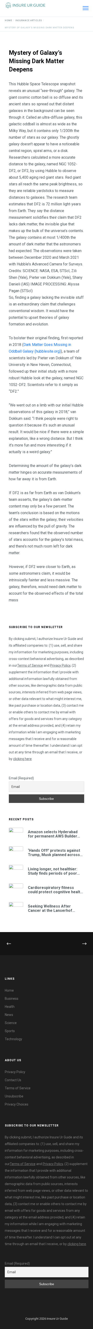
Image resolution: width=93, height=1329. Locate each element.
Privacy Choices (16, 1104)
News (9, 1015)
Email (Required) (21, 778)
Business (11, 998)
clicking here (22, 759)
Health (10, 1007)
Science (11, 1023)
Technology (13, 1039)
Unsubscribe (14, 1096)
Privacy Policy (60, 665)
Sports (10, 1031)
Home (9, 990)
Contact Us (13, 1080)
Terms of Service (30, 665)
